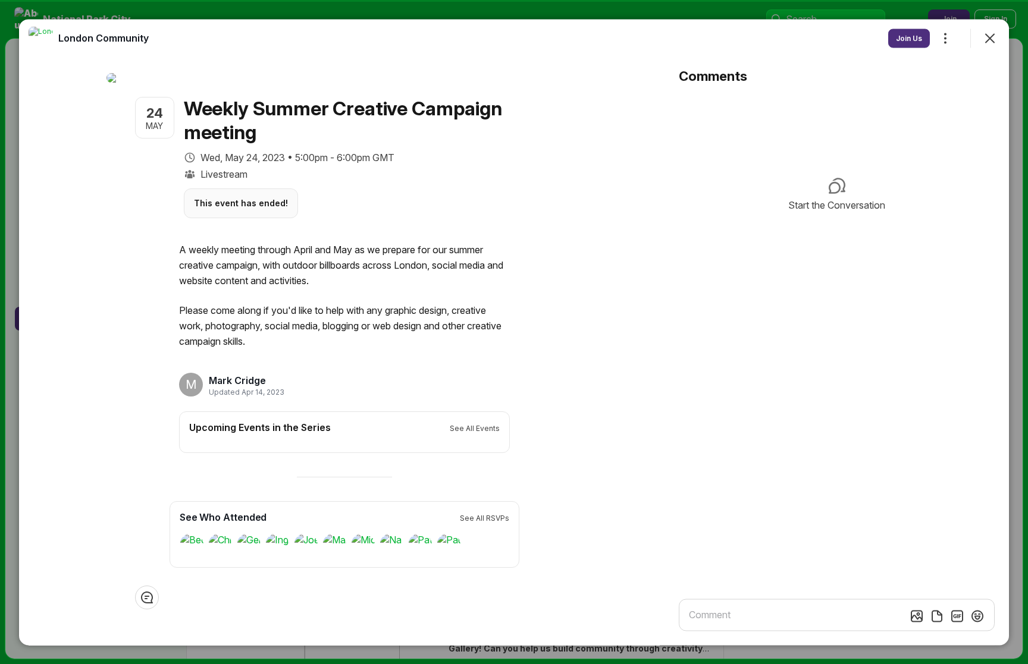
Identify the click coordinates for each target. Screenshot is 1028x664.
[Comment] (147, 597)
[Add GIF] (957, 615)
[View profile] (40, 38)
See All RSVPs (484, 517)
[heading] (243, 380)
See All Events (475, 427)
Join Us (909, 37)
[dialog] (514, 332)
